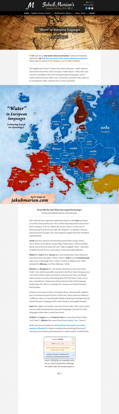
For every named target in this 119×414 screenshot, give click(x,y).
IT (92, 2)
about (85, 5)
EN (87, 2)
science (64, 7)
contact (91, 5)
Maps (77, 13)
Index (26, 13)
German (41, 13)
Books (92, 13)
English (34, 13)
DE (89, 2)
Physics (68, 13)
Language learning (53, 7)
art (71, 7)
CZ (91, 2)
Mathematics (59, 13)
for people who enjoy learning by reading (64, 58)
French (47, 13)
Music (83, 13)
